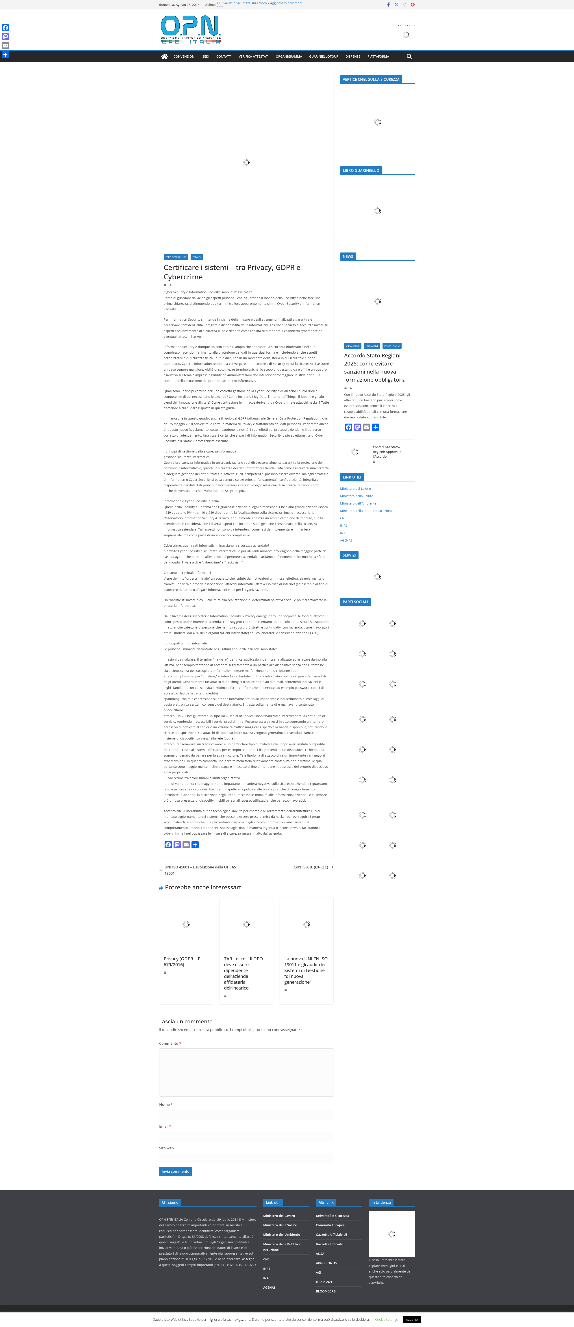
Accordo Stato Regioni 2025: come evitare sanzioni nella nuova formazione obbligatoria (375, 367)
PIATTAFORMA (378, 56)
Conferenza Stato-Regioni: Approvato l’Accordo (387, 452)
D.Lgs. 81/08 (353, 345)
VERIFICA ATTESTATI (254, 56)
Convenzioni (184, 56)
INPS (343, 525)
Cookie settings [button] (386, 1319)
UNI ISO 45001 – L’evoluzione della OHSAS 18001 (200, 870)
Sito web (166, 1148)
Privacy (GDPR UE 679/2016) (182, 962)
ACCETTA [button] (412, 1320)
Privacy (196, 257)
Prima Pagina (392, 345)
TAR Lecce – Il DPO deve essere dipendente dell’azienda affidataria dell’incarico (243, 973)
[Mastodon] (5, 36)
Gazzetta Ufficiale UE (332, 1234)
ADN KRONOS (326, 1263)
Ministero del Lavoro (355, 488)
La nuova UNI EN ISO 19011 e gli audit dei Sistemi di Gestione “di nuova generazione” (306, 970)
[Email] (5, 45)
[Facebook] (5, 27)
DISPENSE (353, 56)
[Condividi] (5, 54)
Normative (371, 345)
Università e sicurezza (332, 1216)
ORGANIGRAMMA (289, 56)
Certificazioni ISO (176, 257)
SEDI (205, 56)
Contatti (224, 56)
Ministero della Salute (356, 496)
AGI (318, 1272)
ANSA (320, 1253)
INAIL (344, 533)
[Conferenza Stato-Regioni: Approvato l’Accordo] (354, 454)
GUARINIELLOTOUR (323, 56)
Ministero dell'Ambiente (358, 503)
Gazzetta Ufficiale (329, 1244)
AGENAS (346, 540)
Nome (166, 1104)
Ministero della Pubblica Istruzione (366, 511)
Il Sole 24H (324, 1282)
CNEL (344, 518)
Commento (170, 1043)
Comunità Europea (330, 1225)
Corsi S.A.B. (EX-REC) (311, 867)
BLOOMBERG (326, 1291)
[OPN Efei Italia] (164, 56)
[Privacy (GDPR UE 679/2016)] (186, 900)
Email (165, 1126)
